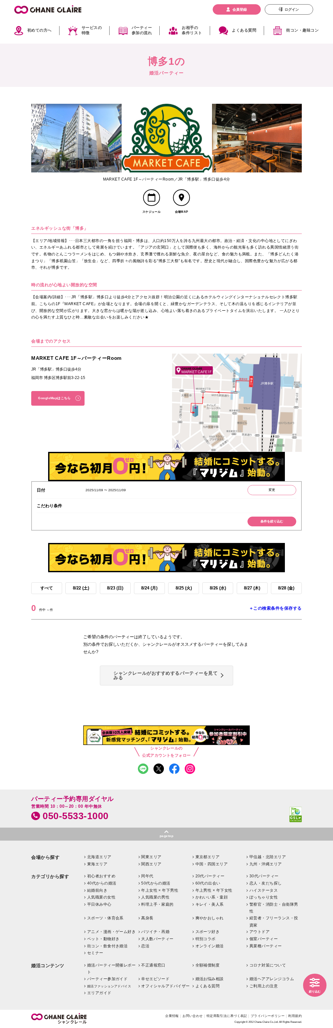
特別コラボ (205, 939)
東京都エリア (207, 857)
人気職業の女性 (101, 897)
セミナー (95, 953)
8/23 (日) (115, 588)
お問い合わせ (192, 1016)
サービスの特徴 (92, 30)
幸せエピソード (155, 979)
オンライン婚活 (209, 946)
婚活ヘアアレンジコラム (271, 979)
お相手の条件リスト (192, 30)
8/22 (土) (81, 588)
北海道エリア (99, 857)
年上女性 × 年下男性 (159, 890)
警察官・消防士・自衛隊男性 (273, 907)
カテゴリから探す (50, 876)
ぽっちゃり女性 (263, 897)
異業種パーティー (265, 946)
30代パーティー (264, 876)
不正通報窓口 (153, 965)
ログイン (292, 9)
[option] (76, 138)
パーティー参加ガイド (107, 979)
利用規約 (295, 1016)
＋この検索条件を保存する (275, 608)
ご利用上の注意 (263, 986)
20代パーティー (210, 876)
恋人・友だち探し (265, 883)
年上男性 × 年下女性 (214, 890)
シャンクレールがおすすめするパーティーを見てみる (165, 675)
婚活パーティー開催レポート (111, 968)
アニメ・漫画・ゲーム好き (111, 932)
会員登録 (240, 9)
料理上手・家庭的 (157, 904)
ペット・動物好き (103, 939)
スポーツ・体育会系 (105, 918)
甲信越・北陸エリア (267, 857)
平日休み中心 (99, 904)
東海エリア (97, 864)
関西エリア (151, 864)
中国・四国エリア (211, 864)
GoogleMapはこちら (54, 398)
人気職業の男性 (155, 897)
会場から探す (45, 857)
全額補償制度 (207, 965)
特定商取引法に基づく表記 (226, 1016)
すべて (46, 588)
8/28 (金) (286, 588)
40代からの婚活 (101, 883)
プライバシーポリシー (268, 1016)
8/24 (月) (149, 588)
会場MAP (181, 211)
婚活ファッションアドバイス (109, 986)
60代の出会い (207, 883)
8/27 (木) (252, 588)
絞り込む (315, 991)
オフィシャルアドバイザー (165, 986)
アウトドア (259, 932)
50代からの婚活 (155, 883)
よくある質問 (244, 30)
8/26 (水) (218, 588)
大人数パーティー (157, 939)
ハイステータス (263, 890)
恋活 (145, 946)
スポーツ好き (207, 932)
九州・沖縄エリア (265, 864)
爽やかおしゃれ (209, 918)
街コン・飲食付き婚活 (107, 946)
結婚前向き (97, 890)
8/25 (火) (184, 588)
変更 (272, 490)
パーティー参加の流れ (142, 30)
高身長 (147, 918)
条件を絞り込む (271, 521)
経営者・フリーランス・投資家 (273, 921)
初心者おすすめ (101, 876)
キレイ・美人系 (209, 904)
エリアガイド (99, 993)
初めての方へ (39, 30)
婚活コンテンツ (47, 965)
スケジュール (151, 211)
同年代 (147, 876)
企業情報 (172, 1016)
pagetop (166, 836)
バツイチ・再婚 (155, 932)
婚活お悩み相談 (209, 979)
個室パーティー (263, 939)
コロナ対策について (267, 965)
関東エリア (151, 857)
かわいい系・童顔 (211, 897)
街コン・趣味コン (302, 30)
